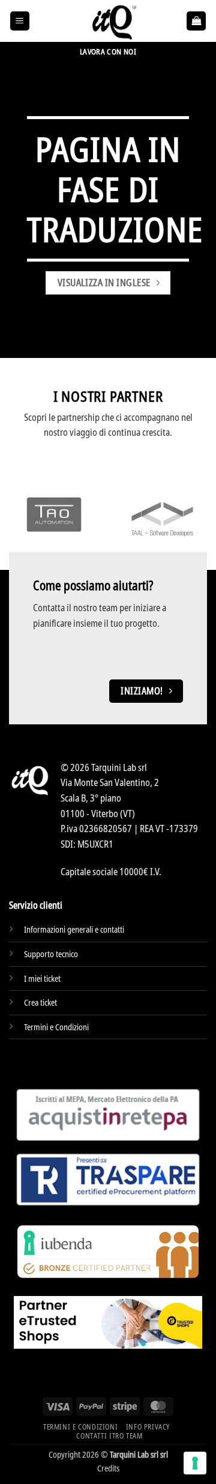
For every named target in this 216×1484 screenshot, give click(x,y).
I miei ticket (42, 978)
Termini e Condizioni (56, 1027)
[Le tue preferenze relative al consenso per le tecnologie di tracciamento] (195, 1463)
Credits (108, 1468)
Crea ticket (40, 1002)
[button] (19, 21)
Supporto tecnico (51, 954)
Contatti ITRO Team (109, 1436)
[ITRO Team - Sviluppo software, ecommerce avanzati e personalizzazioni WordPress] (113, 21)
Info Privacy (148, 1427)
